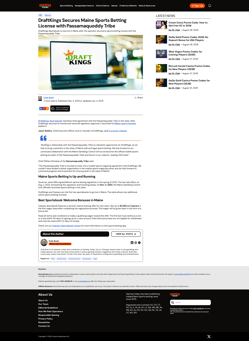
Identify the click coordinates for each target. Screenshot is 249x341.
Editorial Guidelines (48, 307)
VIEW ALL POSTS (124, 234)
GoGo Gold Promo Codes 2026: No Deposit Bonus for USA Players (188, 39)
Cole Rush (49, 97)
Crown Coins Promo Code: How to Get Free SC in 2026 (188, 24)
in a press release (118, 130)
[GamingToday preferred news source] (60, 108)
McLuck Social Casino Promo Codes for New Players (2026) (189, 67)
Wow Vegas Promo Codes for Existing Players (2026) (185, 53)
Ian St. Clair (174, 30)
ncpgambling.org (84, 281)
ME (40, 15)
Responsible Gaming (48, 315)
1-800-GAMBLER (197, 308)
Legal (95, 259)
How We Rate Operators (50, 311)
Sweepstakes (86, 259)
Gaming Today (61, 259)
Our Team (43, 304)
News (48, 15)
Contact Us (44, 326)
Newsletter (44, 322)
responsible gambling (182, 274)
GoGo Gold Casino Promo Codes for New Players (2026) (189, 82)
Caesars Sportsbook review (66, 225)
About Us (43, 300)
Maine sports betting (125, 123)
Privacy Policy (45, 318)
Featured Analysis (74, 259)
